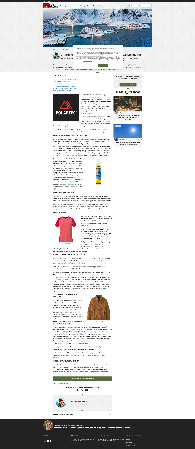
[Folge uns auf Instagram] (44, 442)
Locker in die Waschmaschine (61, 81)
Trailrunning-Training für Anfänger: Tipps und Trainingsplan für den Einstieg (128, 117)
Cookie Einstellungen (131, 445)
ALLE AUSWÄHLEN (103, 65)
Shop (44, 1)
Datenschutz (129, 442)
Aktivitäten (99, 6)
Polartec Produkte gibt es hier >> (82, 379)
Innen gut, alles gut (58, 84)
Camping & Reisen (127, 58)
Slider (116, 98)
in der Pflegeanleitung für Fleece (76, 263)
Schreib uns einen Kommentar (63, 414)
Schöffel (63, 243)
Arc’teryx (103, 123)
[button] (78, 390)
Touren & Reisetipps (80, 6)
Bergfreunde (90, 6)
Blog (55, 50)
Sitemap (128, 444)
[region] (98, 57)
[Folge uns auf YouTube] (47, 442)
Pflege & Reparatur (67, 50)
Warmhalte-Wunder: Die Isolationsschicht (64, 86)
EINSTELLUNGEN (92, 65)
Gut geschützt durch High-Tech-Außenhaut (65, 88)
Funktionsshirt (67, 243)
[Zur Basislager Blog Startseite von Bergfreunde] (51, 5)
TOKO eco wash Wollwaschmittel (68, 184)
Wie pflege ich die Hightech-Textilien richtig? (65, 79)
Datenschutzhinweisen (87, 61)
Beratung (63, 6)
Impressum (129, 441)
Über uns (128, 439)
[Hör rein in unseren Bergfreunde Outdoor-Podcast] (51, 442)
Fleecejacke (98, 321)
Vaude (58, 126)
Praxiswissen (118, 125)
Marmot (108, 123)
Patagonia (96, 104)
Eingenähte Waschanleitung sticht (62, 90)
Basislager (49, 1)
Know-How (70, 6)
